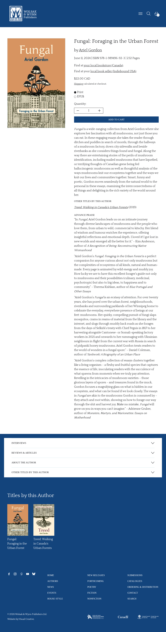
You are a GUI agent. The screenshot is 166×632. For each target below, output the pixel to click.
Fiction (91, 593)
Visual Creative (26, 619)
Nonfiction (94, 598)
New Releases (96, 575)
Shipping (78, 84)
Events (51, 593)
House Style (55, 598)
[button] (148, 13)
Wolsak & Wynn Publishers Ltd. (31, 614)
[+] (99, 111)
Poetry (91, 587)
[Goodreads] (21, 574)
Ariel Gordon (90, 50)
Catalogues (134, 581)
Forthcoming (95, 581)
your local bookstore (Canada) (103, 65)
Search (131, 598)
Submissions (134, 575)
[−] (78, 111)
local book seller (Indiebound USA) (113, 71)
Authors (52, 581)
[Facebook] (9, 574)
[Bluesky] (33, 574)
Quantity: (80, 104)
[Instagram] (15, 574)
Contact (132, 593)
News (50, 587)
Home (50, 575)
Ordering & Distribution (142, 587)
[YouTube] (27, 574)
